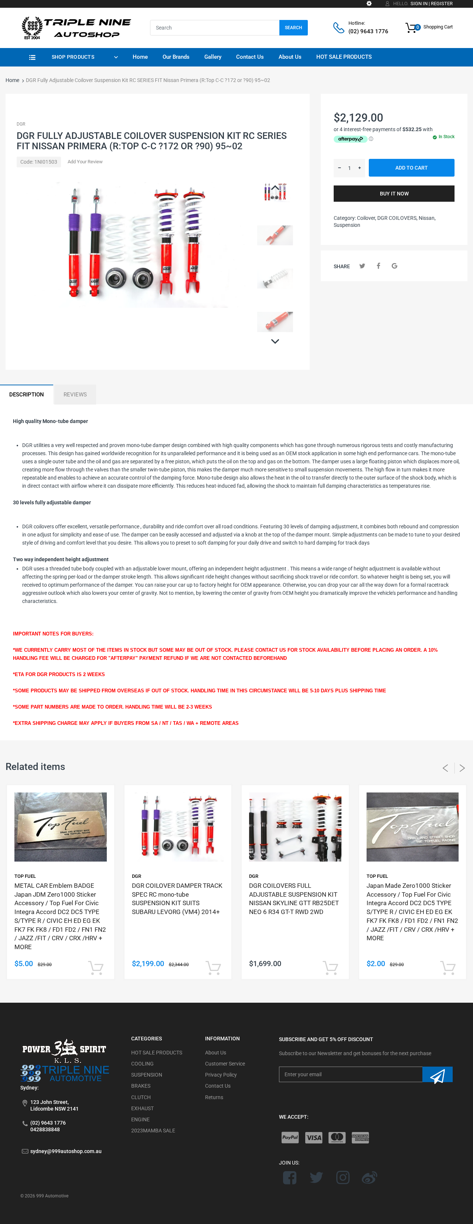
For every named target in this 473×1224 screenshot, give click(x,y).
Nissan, (427, 218)
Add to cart (411, 168)
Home (12, 80)
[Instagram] (343, 1177)
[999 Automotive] (75, 27)
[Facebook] (378, 266)
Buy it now (394, 194)
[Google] (394, 266)
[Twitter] (362, 266)
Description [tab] (26, 394)
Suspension (347, 225)
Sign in (419, 3)
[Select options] (96, 968)
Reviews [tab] (75, 394)
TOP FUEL (25, 876)
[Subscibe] (437, 1074)
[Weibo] (369, 1177)
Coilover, (366, 218)
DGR (21, 124)
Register (442, 3)
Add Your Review (85, 161)
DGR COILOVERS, (397, 218)
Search (293, 27)
